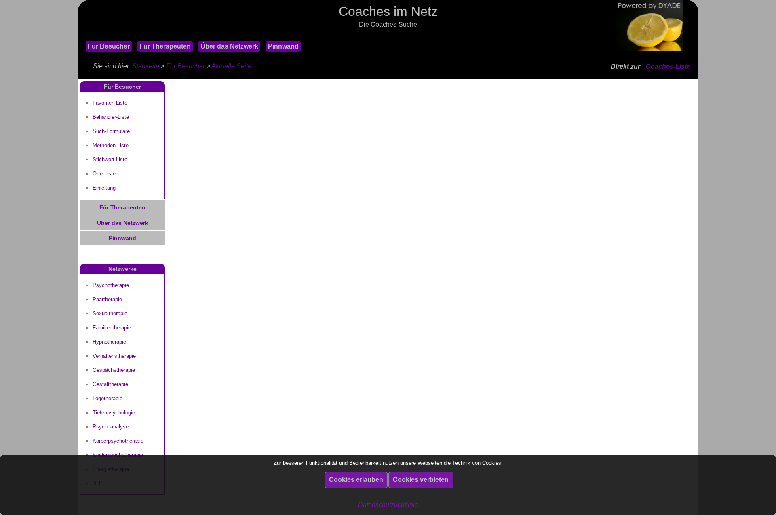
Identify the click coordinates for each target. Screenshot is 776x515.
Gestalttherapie (110, 384)
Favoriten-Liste (110, 103)
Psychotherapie (111, 285)
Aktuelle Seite (231, 66)
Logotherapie (107, 398)
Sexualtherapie (110, 313)
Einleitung (104, 188)
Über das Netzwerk (229, 46)
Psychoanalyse (111, 427)
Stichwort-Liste (110, 159)
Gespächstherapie (114, 370)
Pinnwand (283, 46)
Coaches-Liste (668, 66)
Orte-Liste (104, 174)
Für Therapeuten (165, 46)
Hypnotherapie (109, 342)
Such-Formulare (111, 131)
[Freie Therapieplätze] (82, 35)
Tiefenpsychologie (114, 412)
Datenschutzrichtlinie (388, 504)
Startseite (145, 66)
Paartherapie (107, 299)
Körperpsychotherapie (118, 441)
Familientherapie (112, 328)
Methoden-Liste (111, 145)
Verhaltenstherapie (114, 356)
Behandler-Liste (111, 117)
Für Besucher (109, 46)
